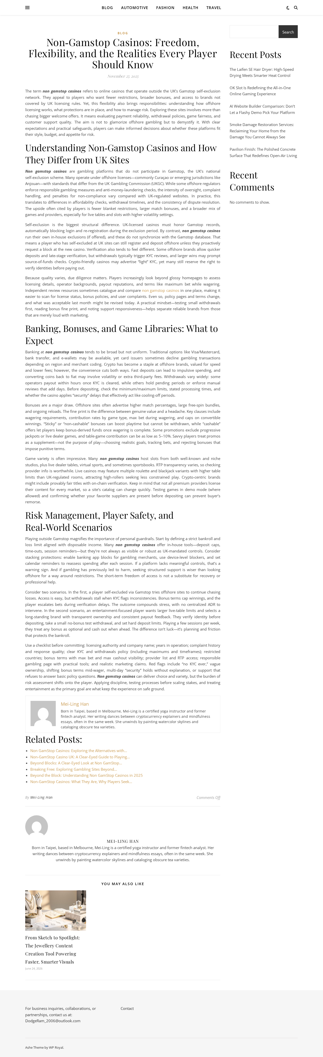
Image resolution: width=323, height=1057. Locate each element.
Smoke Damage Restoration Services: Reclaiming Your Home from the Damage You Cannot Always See (262, 130)
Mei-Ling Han (41, 797)
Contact (127, 1008)
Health (190, 7)
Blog (107, 7)
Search (288, 32)
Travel (213, 7)
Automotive (134, 7)
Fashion (165, 7)
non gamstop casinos (160, 290)
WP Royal (56, 1047)
